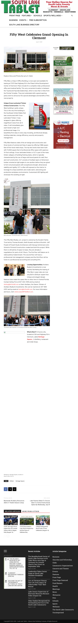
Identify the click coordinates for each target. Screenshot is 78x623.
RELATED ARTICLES (12, 511)
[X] (10, 489)
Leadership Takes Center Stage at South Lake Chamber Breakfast (37, 573)
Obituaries (56, 595)
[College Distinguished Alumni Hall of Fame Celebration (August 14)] (43, 520)
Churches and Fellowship (62, 560)
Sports (55, 604)
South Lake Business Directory (24, 25)
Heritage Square (20, 481)
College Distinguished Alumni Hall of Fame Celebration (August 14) (42, 528)
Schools (38, 16)
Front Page (14, 16)
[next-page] (8, 536)
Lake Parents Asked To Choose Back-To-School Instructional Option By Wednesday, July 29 (40, 503)
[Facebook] (6, 489)
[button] (72, 16)
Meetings (56, 589)
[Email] (14, 489)
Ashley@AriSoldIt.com (11, 284)
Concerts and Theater (61, 569)
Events (22, 20)
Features (26, 16)
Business (13, 20)
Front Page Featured (60, 580)
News (55, 592)
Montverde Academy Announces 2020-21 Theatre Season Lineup (14, 502)
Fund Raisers (57, 583)
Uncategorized (58, 613)
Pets (54, 598)
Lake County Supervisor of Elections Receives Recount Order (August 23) (38, 594)
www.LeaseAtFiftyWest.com (23, 292)
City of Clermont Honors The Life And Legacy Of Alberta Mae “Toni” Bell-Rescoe (37, 584)
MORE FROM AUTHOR (30, 511)
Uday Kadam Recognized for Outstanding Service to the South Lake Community (39, 603)
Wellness (56, 607)
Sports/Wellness (52, 16)
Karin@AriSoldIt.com (25, 289)
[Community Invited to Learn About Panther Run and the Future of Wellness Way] (27, 520)
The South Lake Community (63, 610)
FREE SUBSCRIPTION (38, 20)
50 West (12, 481)
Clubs (55, 563)
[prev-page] (5, 536)
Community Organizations (63, 566)
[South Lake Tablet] (39, 6)
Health (55, 586)
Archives (6, 524)
